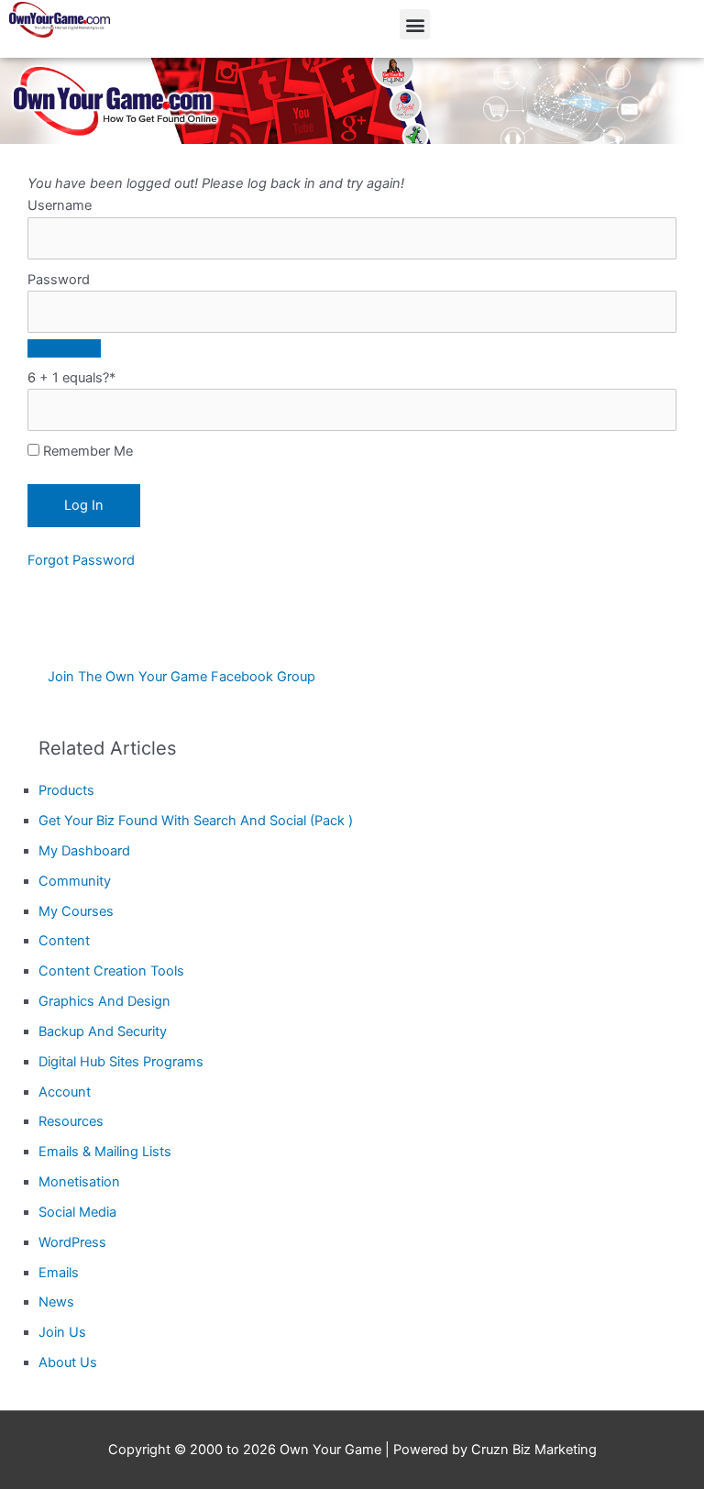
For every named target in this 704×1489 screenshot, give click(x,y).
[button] (415, 24)
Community (74, 881)
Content (64, 940)
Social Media (77, 1212)
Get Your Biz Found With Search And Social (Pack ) (195, 820)
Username (60, 205)
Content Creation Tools (111, 971)
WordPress (72, 1242)
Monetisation (79, 1182)
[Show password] (64, 348)
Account (64, 1092)
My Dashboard (84, 851)
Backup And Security (102, 1031)
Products (66, 790)
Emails (58, 1272)
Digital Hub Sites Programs (121, 1061)
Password (59, 279)
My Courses (76, 911)
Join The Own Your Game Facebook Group (181, 676)
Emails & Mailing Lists (104, 1151)
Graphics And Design (104, 1001)
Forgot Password (81, 560)
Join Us (62, 1332)
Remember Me (86, 451)
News (56, 1302)
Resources (71, 1121)
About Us (67, 1362)
